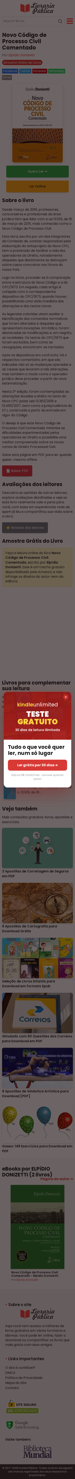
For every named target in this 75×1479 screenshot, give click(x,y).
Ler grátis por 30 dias (37, 764)
